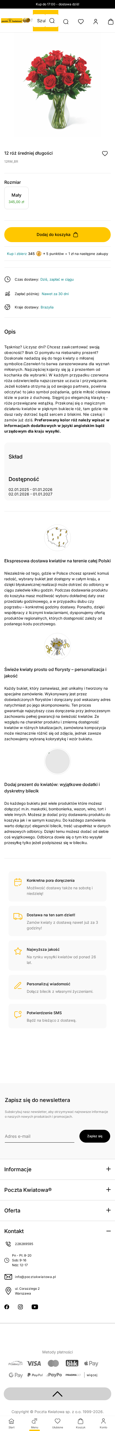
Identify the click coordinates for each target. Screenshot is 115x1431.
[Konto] (95, 21)
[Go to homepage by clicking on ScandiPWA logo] (11, 20)
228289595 (24, 1244)
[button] (51, 20)
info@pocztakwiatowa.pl (35, 1277)
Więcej (92, 1375)
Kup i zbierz (17, 253)
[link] (16, 199)
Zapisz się (94, 1136)
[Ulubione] (80, 21)
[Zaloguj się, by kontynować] (105, 153)
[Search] (65, 21)
